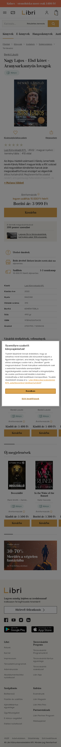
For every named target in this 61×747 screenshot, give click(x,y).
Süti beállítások (30, 398)
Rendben (30, 391)
